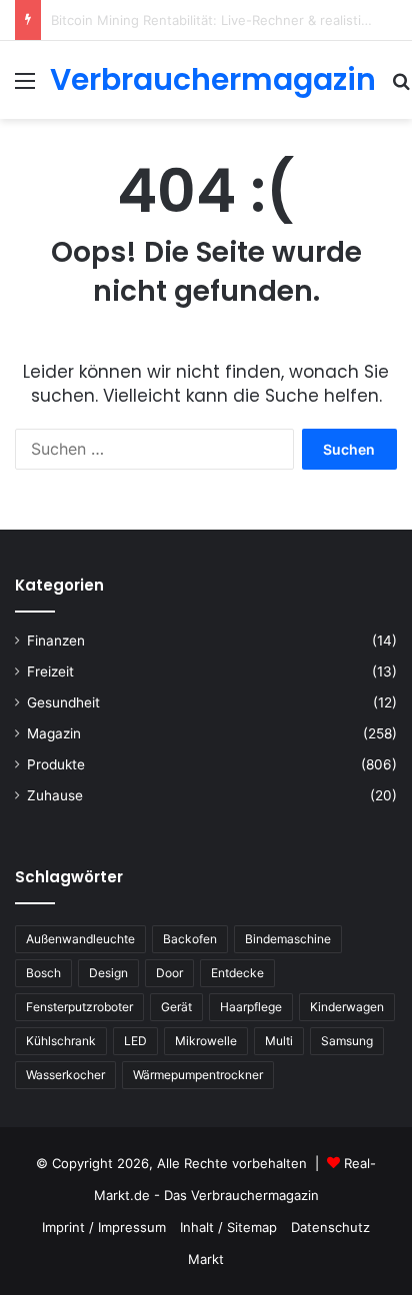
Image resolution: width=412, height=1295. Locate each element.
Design (108, 972)
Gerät (176, 1006)
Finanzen (56, 640)
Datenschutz (330, 1227)
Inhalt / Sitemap (228, 1227)
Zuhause (55, 795)
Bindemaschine (288, 938)
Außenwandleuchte (80, 938)
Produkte (56, 764)
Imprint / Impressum (104, 1227)
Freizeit (50, 671)
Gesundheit (63, 702)
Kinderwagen (347, 1006)
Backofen (190, 938)
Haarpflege (251, 1006)
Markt (206, 1259)
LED (135, 1040)
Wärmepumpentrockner (198, 1074)
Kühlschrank (61, 1040)
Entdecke (237, 972)
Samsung (347, 1040)
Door (169, 972)
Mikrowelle (206, 1040)
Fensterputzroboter (79, 1006)
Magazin (54, 733)
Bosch (43, 972)
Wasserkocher (65, 1074)
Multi (279, 1040)
